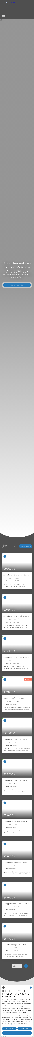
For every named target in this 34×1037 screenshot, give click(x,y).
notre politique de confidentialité (11, 1025)
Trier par (5, 545)
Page (14, 965)
